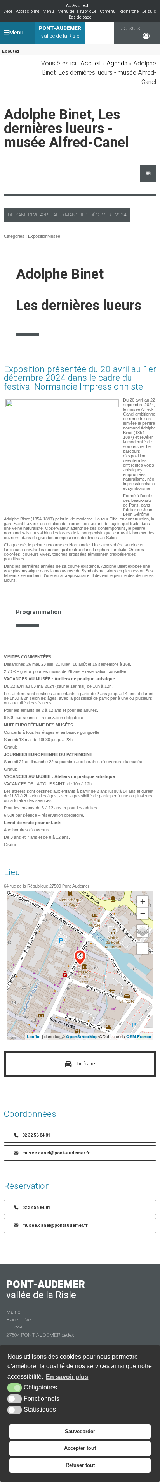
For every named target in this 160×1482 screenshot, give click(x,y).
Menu (48, 11)
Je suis (149, 11)
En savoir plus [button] (67, 1377)
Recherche (129, 11)
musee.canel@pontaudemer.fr (55, 1225)
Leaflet (34, 1036)
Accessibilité (27, 11)
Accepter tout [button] (80, 1448)
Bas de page (80, 17)
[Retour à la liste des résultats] (148, 173)
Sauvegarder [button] (80, 1431)
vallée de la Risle (60, 32)
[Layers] (142, 931)
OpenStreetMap (82, 1036)
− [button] (142, 913)
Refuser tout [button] (80, 1465)
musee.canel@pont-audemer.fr (56, 1153)
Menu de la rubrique (76, 11)
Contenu (108, 11)
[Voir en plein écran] (142, 948)
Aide (8, 11)
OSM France (138, 1036)
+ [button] (142, 902)
